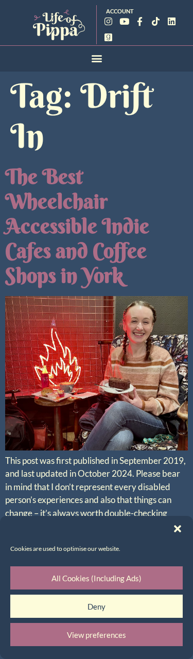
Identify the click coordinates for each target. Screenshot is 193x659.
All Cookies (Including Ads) (96, 578)
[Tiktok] (156, 21)
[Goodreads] (109, 37)
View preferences (96, 634)
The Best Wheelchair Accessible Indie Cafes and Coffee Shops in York (77, 226)
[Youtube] (124, 21)
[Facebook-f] (140, 21)
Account (120, 11)
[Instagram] (109, 21)
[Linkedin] (172, 21)
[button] (177, 529)
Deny (96, 606)
